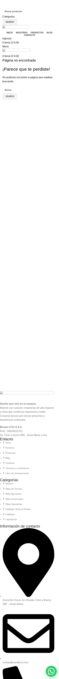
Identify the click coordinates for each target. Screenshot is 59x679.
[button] (51, 671)
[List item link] (27, 458)
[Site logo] (15, 27)
